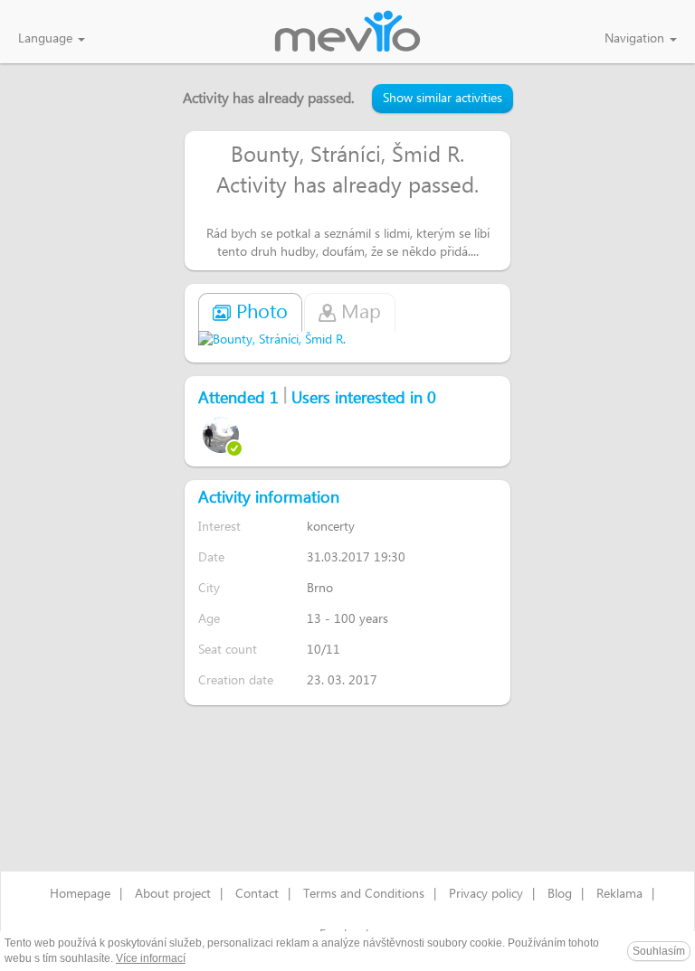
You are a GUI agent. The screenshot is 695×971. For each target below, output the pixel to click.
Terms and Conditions (363, 894)
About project (173, 894)
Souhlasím (659, 951)
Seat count (227, 649)
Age (209, 618)
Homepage (80, 894)
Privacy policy (486, 894)
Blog (559, 894)
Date (211, 557)
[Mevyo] (347, 32)
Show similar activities (442, 98)
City (209, 588)
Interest (219, 526)
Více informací (151, 958)
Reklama (619, 894)
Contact (257, 894)
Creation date (235, 680)
